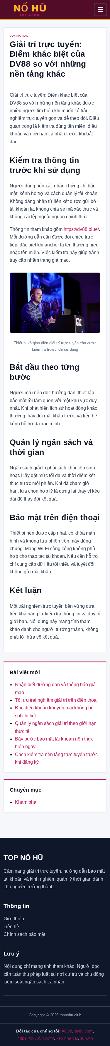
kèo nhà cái (67, 1038)
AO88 (67, 1031)
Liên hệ (11, 926)
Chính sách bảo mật (24, 934)
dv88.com (84, 1031)
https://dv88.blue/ (81, 229)
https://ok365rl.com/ (35, 1038)
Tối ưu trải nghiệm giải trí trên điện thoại (56, 700)
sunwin (86, 1038)
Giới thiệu (14, 918)
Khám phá (25, 802)
